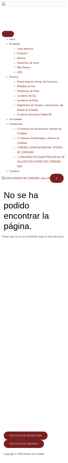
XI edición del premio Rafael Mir (34, 114)
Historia (21, 58)
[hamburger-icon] (8, 34)
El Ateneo (14, 44)
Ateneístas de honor (28, 62)
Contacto (14, 171)
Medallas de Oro (26, 86)
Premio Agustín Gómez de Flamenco (37, 81)
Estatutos (22, 53)
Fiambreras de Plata (28, 91)
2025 (19, 72)
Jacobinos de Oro (26, 95)
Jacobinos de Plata (27, 100)
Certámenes (16, 124)
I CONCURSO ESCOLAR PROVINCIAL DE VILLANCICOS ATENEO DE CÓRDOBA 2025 (41, 162)
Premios (14, 77)
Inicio (12, 39)
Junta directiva (25, 48)
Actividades (15, 119)
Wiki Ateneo (23, 67)
